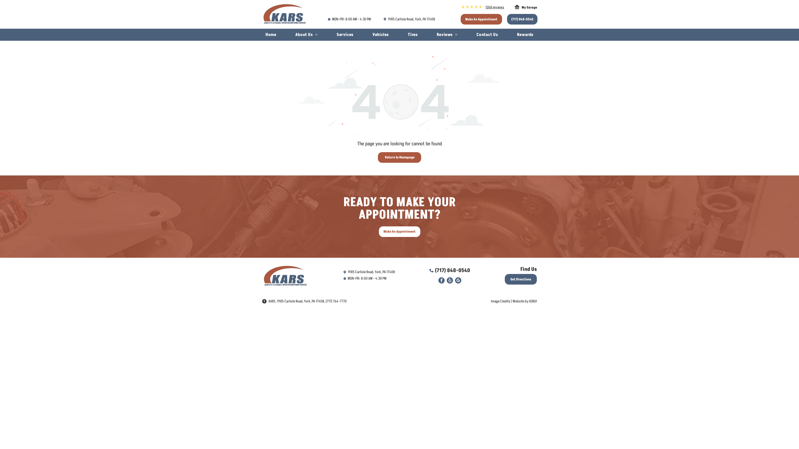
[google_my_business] (458, 281)
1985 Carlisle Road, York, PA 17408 (411, 19)
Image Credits (500, 301)
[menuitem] (270, 35)
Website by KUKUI (524, 301)
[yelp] (450, 281)
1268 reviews (494, 7)
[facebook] (441, 281)
